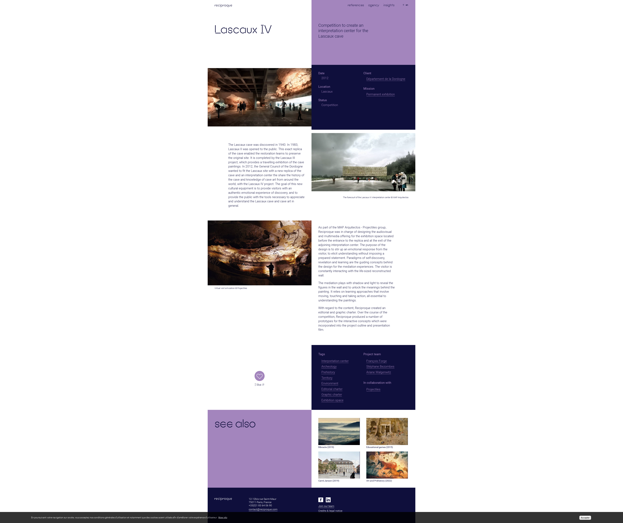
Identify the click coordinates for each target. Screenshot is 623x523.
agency (373, 5)
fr (403, 5)
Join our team (326, 506)
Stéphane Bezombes (380, 366)
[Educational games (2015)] (387, 444)
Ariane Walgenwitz (378, 372)
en (407, 5)
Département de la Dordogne (385, 79)
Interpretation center (335, 361)
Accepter (585, 518)
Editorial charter (331, 389)
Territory (326, 378)
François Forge (376, 361)
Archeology (329, 366)
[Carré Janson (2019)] (339, 477)
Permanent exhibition (380, 94)
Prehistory (328, 372)
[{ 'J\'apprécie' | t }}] (260, 376)
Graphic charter (331, 394)
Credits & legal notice (330, 510)
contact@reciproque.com (263, 509)
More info (222, 517)
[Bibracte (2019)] (339, 444)
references (356, 5)
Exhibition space (332, 400)
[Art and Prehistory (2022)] (387, 477)
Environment (329, 383)
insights (389, 5)
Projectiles (373, 389)
